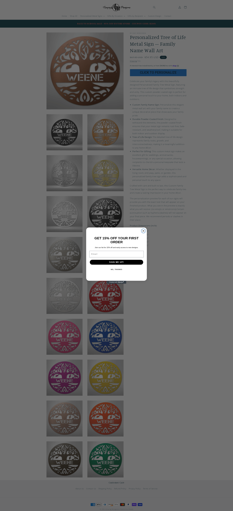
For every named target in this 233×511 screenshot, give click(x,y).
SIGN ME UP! (116, 262)
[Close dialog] (143, 231)
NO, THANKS (116, 269)
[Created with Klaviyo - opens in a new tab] (116, 282)
